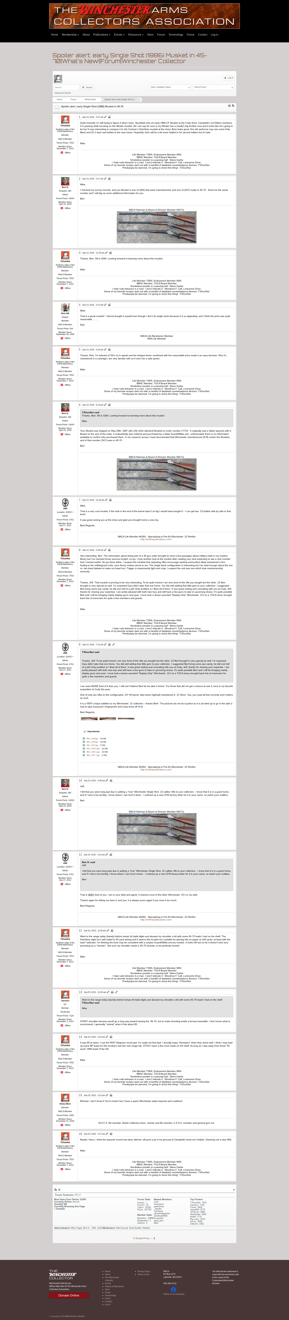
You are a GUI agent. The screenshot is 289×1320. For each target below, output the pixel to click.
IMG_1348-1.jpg (93, 749)
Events (118, 34)
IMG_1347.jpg (92, 745)
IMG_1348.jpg (92, 739)
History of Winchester (114, 1286)
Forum (161, 34)
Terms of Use (143, 1274)
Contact (202, 34)
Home (54, 34)
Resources (135, 34)
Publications (101, 34)
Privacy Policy (143, 1271)
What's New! (90, 99)
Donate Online (69, 1295)
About (86, 34)
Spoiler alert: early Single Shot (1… (120, 99)
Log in (214, 34)
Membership (69, 34)
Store (150, 34)
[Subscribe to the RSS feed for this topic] (233, 105)
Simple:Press (142, 1238)
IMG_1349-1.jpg (93, 752)
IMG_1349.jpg (92, 742)
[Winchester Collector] (144, 15)
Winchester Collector (75, 1316)
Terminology (176, 34)
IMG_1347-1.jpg (93, 755)
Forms (190, 34)
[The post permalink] (105, 117)
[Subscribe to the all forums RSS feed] (56, 1189)
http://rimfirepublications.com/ (156, 539)
